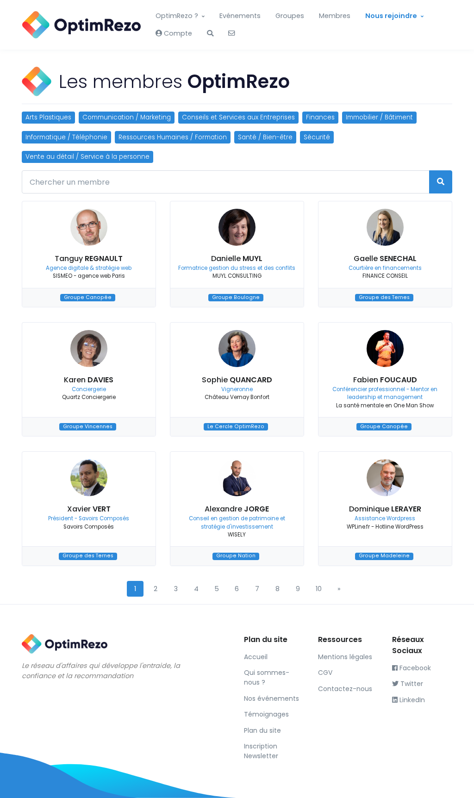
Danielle (236, 258)
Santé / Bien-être (265, 137)
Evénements (240, 15)
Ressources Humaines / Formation (172, 137)
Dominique (385, 509)
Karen (88, 379)
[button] (210, 34)
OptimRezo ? (177, 15)
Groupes (289, 15)
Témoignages (266, 714)
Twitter (411, 683)
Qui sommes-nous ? (266, 677)
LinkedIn (411, 699)
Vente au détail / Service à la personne (87, 156)
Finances (320, 117)
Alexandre (237, 509)
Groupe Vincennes (87, 426)
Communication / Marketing (126, 117)
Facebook (414, 668)
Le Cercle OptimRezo (235, 426)
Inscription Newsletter (261, 751)
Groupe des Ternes (384, 297)
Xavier (89, 509)
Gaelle (385, 258)
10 (319, 588)
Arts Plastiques (48, 117)
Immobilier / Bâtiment (379, 117)
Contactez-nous (345, 688)
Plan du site (262, 730)
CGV (325, 672)
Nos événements (271, 698)
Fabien (385, 379)
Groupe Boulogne (236, 297)
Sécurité (317, 137)
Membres (334, 15)
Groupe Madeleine (384, 556)
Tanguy (89, 258)
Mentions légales (345, 656)
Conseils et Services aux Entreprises (238, 117)
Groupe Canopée (88, 297)
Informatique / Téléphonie (66, 137)
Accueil (256, 656)
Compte (177, 33)
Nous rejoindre (391, 15)
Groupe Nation (236, 556)
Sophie (237, 379)
